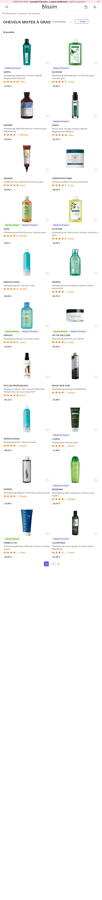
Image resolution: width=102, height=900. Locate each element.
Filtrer (83, 21)
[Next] (58, 563)
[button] (51, 1)
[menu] (6, 7)
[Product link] (27, 61)
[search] (3, 13)
